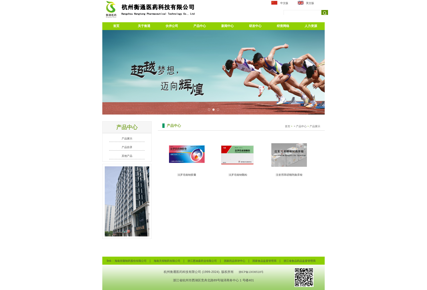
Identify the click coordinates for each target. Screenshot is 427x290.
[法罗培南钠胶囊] (187, 154)
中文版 (284, 3)
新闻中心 (227, 26)
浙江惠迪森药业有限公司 (202, 260)
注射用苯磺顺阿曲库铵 (289, 174)
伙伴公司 (172, 26)
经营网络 (283, 26)
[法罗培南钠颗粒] (238, 154)
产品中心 (199, 26)
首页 (116, 26)
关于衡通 (144, 26)
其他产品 (127, 155)
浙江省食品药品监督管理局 (300, 260)
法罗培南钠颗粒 (238, 174)
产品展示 (127, 138)
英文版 (310, 3)
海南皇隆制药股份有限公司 (131, 260)
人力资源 (311, 26)
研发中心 (255, 26)
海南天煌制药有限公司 (167, 260)
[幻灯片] (213, 72)
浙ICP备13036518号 (251, 272)
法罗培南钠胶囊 (186, 174)
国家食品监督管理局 (264, 260)
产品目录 (127, 147)
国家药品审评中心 (234, 260)
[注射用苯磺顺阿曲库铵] (289, 154)
